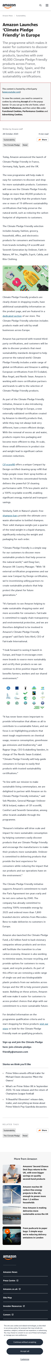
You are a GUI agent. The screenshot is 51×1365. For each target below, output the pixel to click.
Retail (25, 145)
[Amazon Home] (9, 6)
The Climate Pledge (12, 145)
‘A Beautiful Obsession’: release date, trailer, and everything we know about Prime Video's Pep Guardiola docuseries (26, 1103)
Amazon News (8, 16)
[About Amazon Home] (9, 1257)
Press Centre (9, 1280)
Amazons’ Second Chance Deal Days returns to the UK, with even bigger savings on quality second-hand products (35, 1172)
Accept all (24, 1351)
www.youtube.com (11, 92)
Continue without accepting (24, 1342)
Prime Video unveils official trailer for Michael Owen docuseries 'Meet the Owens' (25, 1077)
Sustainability (21, 16)
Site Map (7, 1297)
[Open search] (40, 5)
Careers (6, 1314)
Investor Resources (12, 1306)
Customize (24, 1359)
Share (44, 139)
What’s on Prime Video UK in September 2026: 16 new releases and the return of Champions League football (27, 1090)
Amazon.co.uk (10, 1289)
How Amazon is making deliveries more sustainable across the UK (35, 1210)
